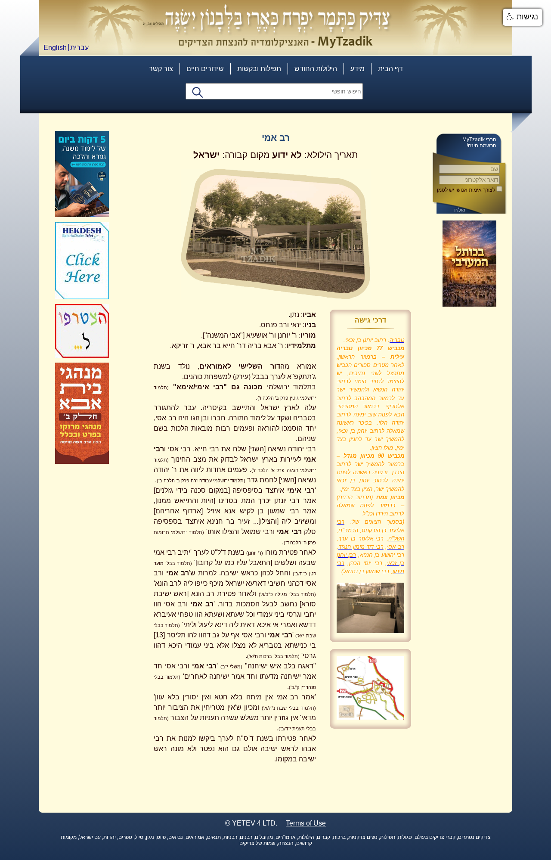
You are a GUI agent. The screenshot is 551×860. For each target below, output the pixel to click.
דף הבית (390, 68)
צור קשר (161, 68)
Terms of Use (306, 823)
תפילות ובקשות (259, 68)
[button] (522, 17)
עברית (79, 47)
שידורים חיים (205, 68)
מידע (357, 68)
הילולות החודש (315, 68)
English (55, 47)
